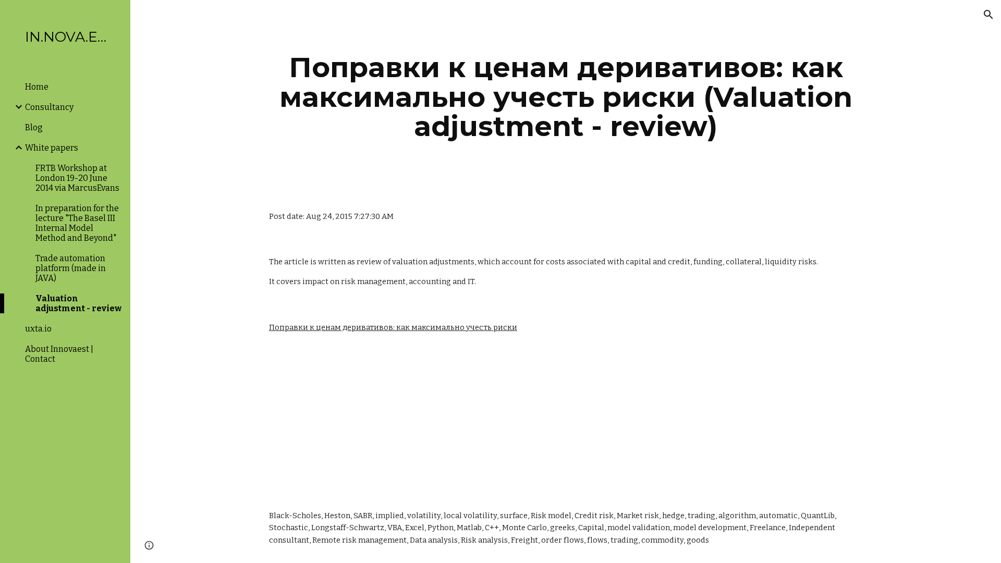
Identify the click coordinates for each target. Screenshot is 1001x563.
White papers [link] (51, 148)
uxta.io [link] (38, 329)
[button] (988, 14)
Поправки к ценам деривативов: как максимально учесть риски (393, 327)
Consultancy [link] (49, 107)
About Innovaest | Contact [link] (59, 354)
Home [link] (36, 87)
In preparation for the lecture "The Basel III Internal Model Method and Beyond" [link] (77, 223)
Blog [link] (34, 127)
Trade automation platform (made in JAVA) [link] (70, 268)
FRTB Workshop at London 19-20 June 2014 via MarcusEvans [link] (77, 178)
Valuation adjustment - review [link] (78, 303)
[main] (565, 97)
